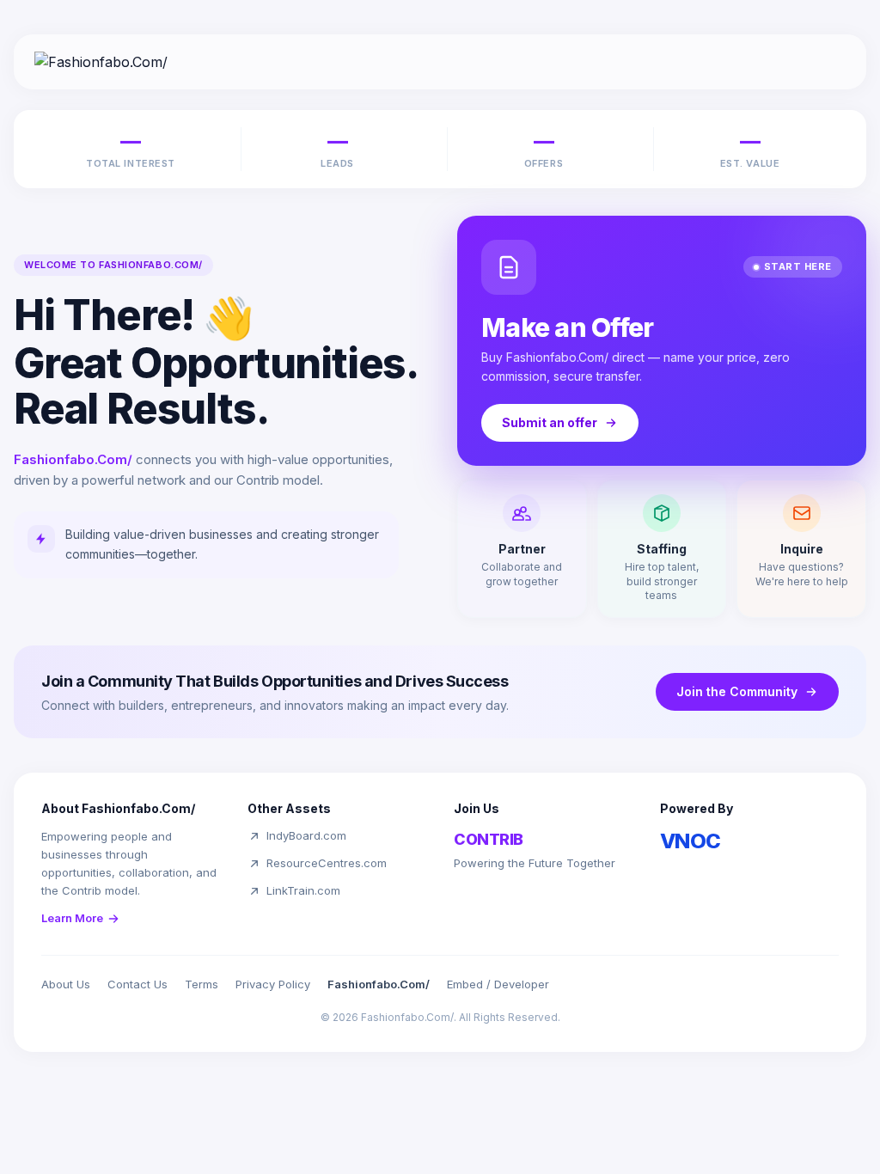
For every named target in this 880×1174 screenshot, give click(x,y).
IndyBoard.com (306, 835)
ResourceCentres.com (326, 863)
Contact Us (137, 984)
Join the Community (737, 691)
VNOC (690, 841)
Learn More (72, 918)
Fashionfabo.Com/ (378, 984)
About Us (65, 984)
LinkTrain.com (303, 890)
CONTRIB (488, 839)
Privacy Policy (272, 984)
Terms (201, 984)
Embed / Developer (498, 984)
